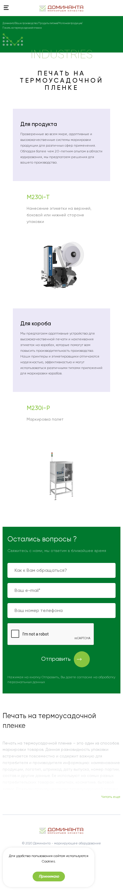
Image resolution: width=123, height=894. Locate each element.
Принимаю (49, 876)
